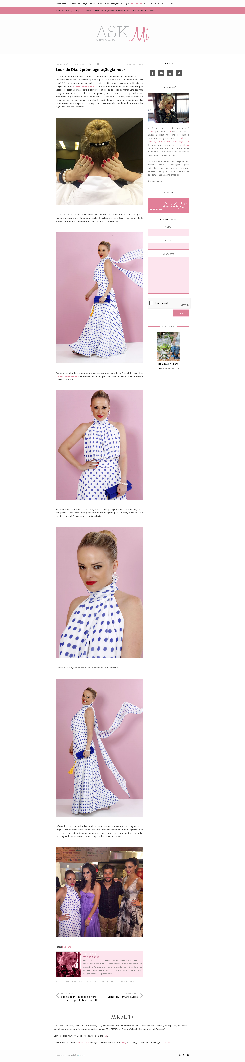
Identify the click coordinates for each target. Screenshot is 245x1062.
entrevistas (150, 10)
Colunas (72, 3)
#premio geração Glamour (114, 982)
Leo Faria (66, 946)
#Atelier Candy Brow (66, 982)
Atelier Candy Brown (83, 86)
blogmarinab (84, 1042)
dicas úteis (60, 10)
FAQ (124, 1042)
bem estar (138, 10)
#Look (82, 982)
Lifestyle (125, 3)
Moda (160, 3)
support (167, 1042)
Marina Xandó (91, 957)
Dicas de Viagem (111, 3)
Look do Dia (136, 3)
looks (119, 10)
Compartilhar (134, 64)
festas (127, 10)
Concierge (82, 3)
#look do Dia (93, 982)
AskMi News (61, 3)
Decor (92, 3)
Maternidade (150, 3)
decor (87, 10)
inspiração (97, 10)
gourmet (109, 10)
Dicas (99, 3)
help (105, 1035)
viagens (70, 10)
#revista (134, 982)
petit (79, 10)
